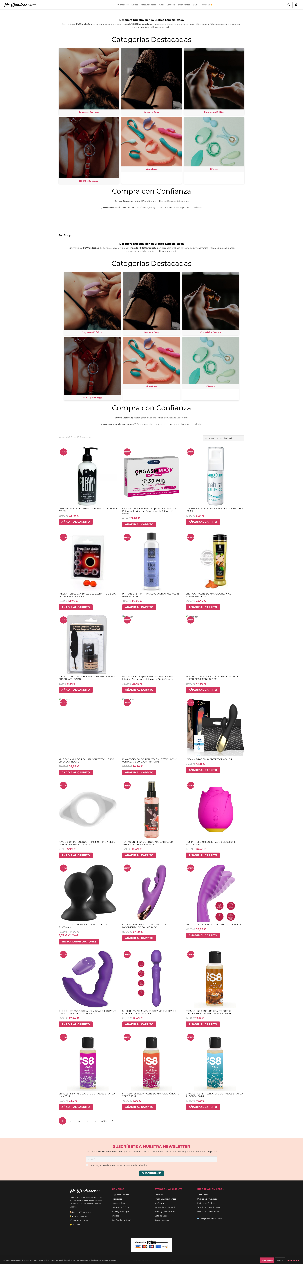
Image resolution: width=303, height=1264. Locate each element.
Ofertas (115, 1216)
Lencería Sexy (118, 1203)
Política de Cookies (206, 1203)
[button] (288, 5)
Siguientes (112, 1121)
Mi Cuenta (159, 1203)
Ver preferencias (293, 1260)
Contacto (159, 1195)
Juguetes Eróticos (120, 1195)
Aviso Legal (202, 1195)
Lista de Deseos (162, 1216)
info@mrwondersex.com (211, 1218)
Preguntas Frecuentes (165, 1199)
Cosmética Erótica (120, 1207)
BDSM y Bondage (120, 1211)
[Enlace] (21, 5)
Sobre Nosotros (162, 1220)
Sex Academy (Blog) (121, 1220)
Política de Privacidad (207, 1199)
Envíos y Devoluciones (165, 1211)
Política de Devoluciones (209, 1211)
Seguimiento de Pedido (166, 1207)
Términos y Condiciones (208, 1207)
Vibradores (117, 1199)
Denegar (280, 1260)
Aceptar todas (267, 1260)
